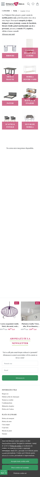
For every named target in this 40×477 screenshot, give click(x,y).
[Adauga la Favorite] (14, 317)
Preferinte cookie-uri (20, 473)
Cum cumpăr (6, 425)
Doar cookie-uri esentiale (20, 467)
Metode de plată (7, 431)
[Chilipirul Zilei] (15, 4)
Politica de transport (8, 418)
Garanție (4, 434)
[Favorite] (33, 4)
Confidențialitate (7, 403)
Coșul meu (5, 428)
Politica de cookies (16, 446)
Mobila (15, 11)
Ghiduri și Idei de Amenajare (10, 397)
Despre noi (5, 394)
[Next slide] (36, 317)
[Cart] (37, 4)
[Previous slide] (3, 317)
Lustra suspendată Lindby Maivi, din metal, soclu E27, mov (10, 325)
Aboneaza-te (20, 378)
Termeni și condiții (7, 400)
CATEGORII (6, 11)
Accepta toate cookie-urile (20, 461)
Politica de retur (7, 421)
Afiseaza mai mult (8, 34)
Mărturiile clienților (8, 406)
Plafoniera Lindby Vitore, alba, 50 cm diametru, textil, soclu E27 (30, 325)
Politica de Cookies (8, 409)
